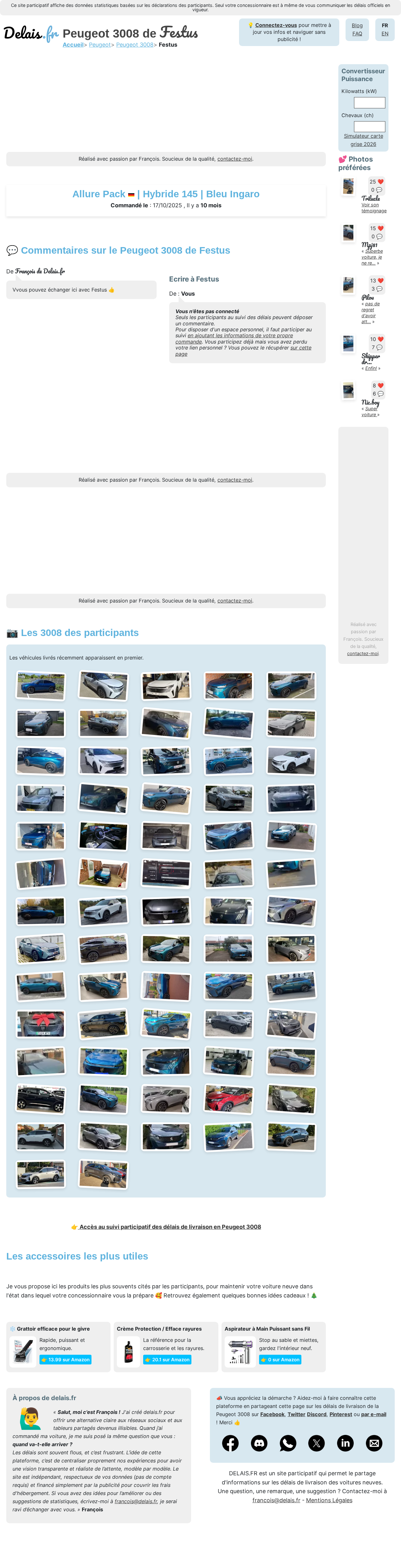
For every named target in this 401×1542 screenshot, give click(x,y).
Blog (357, 25)
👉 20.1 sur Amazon (167, 1360)
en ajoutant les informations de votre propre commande (234, 338)
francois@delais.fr (136, 1501)
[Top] (387, 1521)
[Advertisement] (166, 108)
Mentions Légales (329, 1500)
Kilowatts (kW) (359, 91)
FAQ (357, 33)
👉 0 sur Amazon (280, 1360)
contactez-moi (362, 653)
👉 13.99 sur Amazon (65, 1360)
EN (385, 33)
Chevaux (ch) (357, 115)
